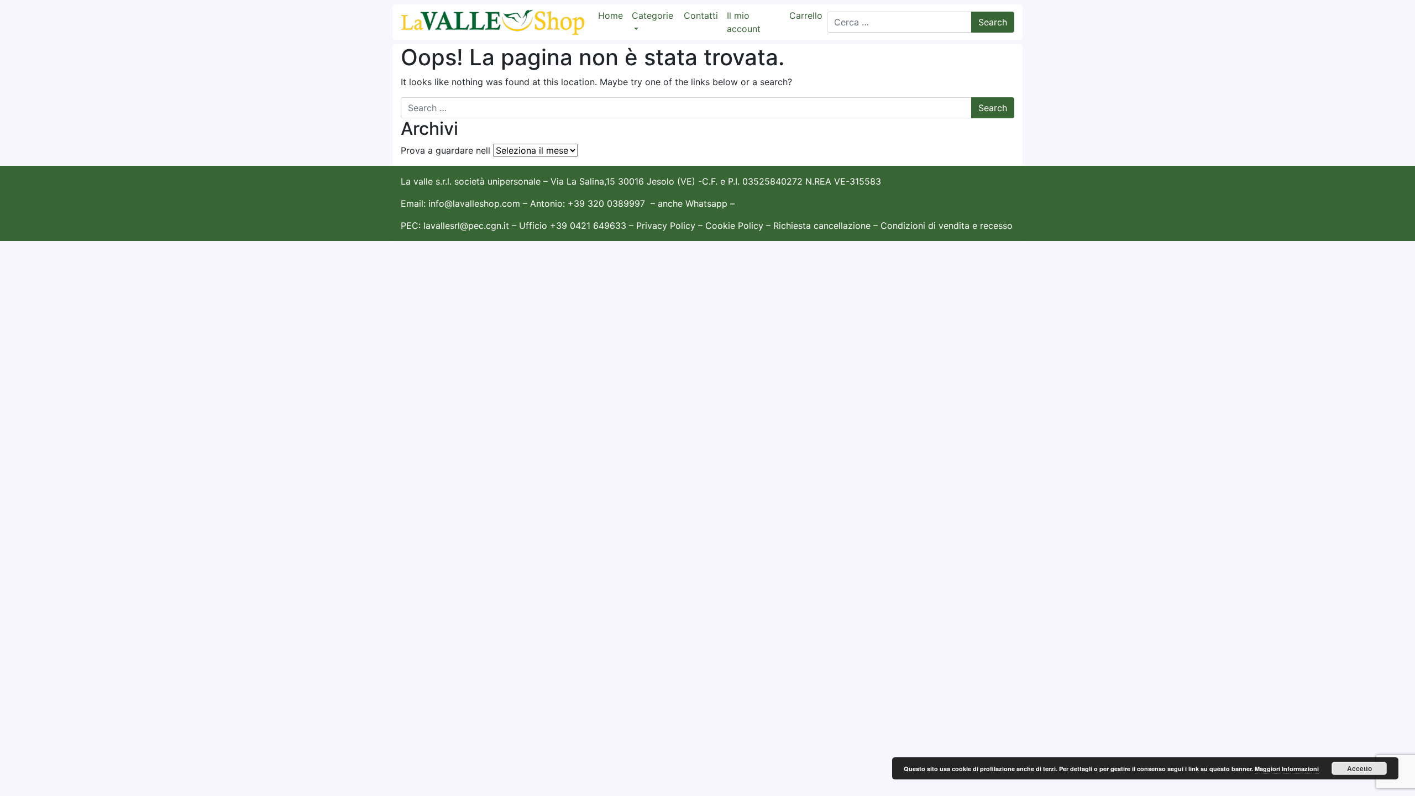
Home (610, 15)
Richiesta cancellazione (823, 225)
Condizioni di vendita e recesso (947, 225)
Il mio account (744, 22)
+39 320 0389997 (606, 203)
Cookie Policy (734, 225)
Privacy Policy (665, 225)
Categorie (652, 15)
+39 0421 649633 (588, 225)
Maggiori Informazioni (1287, 768)
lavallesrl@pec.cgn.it (466, 225)
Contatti (701, 15)
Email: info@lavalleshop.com (460, 203)
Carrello (805, 15)
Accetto (1359, 768)
